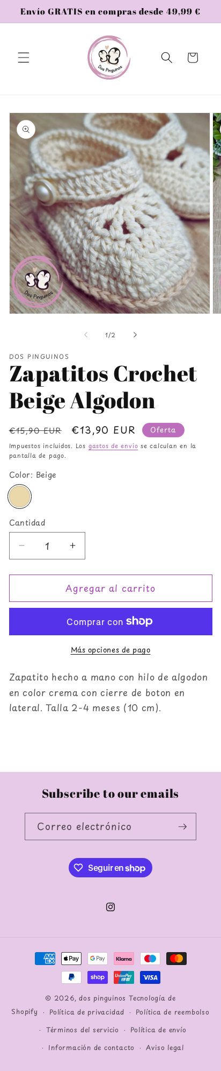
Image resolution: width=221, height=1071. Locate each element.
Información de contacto (91, 1047)
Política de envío (158, 1029)
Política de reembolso (172, 1012)
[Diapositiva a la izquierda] (86, 335)
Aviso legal (164, 1047)
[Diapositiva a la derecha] (135, 335)
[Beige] (20, 496)
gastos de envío (113, 445)
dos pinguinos (102, 998)
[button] (23, 57)
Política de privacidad (86, 1012)
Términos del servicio (82, 1029)
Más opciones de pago (111, 649)
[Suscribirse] (182, 827)
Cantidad (27, 522)
